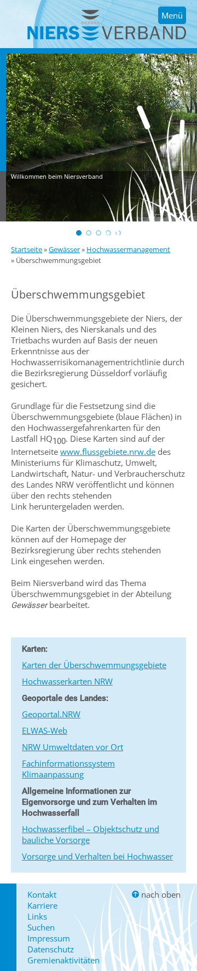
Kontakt (41, 894)
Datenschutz (50, 949)
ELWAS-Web (44, 730)
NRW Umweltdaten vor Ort (72, 746)
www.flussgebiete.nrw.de (107, 451)
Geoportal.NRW (51, 714)
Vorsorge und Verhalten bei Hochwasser (97, 856)
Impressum (48, 938)
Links (37, 916)
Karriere (42, 905)
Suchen (41, 927)
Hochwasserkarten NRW (67, 681)
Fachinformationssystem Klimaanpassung (68, 769)
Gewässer (64, 249)
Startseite (26, 249)
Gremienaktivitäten (63, 960)
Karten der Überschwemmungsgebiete (94, 664)
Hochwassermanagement (128, 249)
